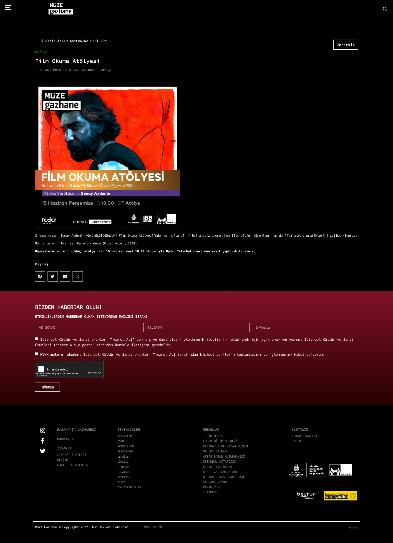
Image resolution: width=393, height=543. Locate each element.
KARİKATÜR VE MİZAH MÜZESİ (225, 446)
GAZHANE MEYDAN (215, 482)
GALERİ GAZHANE (215, 451)
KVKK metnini (53, 354)
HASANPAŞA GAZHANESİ (76, 429)
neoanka (353, 527)
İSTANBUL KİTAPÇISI (219, 461)
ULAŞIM (62, 459)
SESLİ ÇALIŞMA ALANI (220, 471)
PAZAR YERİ (212, 487)
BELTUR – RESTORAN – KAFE (225, 477)
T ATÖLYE (210, 492)
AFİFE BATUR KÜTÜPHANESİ (224, 456)
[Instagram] (43, 430)
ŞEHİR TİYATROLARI (218, 466)
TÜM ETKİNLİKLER (129, 487)
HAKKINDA (65, 438)
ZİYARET (64, 448)
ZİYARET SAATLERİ (71, 454)
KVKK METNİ (153, 527)
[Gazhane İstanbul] (61, 9)
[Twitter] (43, 451)
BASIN (296, 441)
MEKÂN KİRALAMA (304, 436)
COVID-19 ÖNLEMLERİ (73, 465)
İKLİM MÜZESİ (214, 436)
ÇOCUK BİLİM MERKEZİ (220, 441)
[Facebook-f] (43, 441)
